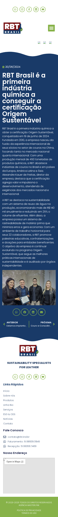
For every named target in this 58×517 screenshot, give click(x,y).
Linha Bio (8, 405)
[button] (51, 28)
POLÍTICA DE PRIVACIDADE (29, 510)
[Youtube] (43, 9)
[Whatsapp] (15, 9)
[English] (46, 43)
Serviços (8, 409)
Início (6, 391)
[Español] (52, 43)
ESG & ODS (9, 414)
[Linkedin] (36, 9)
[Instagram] (22, 9)
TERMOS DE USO (29, 513)
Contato (8, 423)
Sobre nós (9, 395)
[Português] (40, 43)
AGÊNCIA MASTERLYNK (29, 505)
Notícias (8, 419)
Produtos (8, 400)
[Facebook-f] (29, 9)
